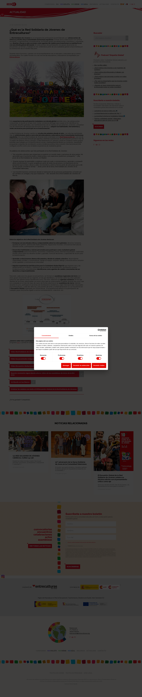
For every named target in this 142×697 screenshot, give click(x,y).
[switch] (61, 358)
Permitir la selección (81, 365)
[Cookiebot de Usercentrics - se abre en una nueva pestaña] (99, 330)
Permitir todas (99, 365)
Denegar (66, 365)
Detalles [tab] (71, 335)
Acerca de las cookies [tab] (95, 335)
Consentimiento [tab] (46, 335)
